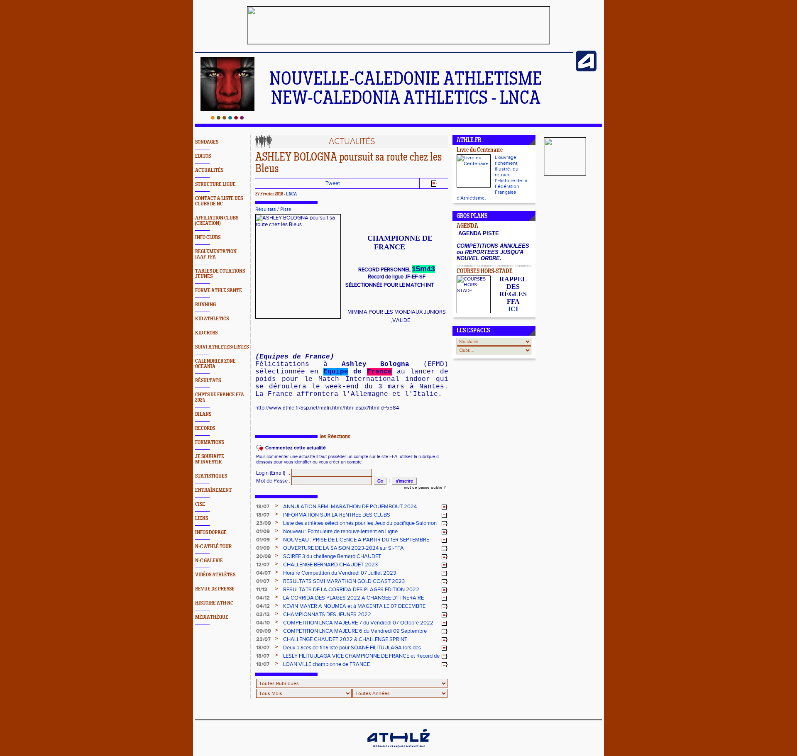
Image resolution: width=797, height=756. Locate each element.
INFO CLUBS (207, 237)
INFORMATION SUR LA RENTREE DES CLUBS (336, 515)
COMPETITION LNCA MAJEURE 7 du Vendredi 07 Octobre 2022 (358, 622)
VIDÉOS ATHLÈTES (215, 575)
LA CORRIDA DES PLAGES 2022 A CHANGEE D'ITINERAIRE (353, 598)
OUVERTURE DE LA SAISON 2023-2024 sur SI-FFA (343, 548)
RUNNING (205, 304)
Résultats (265, 209)
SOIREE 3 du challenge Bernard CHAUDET (332, 556)
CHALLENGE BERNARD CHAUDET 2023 (330, 564)
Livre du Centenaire (480, 150)
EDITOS (203, 156)
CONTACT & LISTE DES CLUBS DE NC (219, 201)
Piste (285, 209)
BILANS (203, 414)
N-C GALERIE (209, 560)
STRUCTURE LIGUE (215, 184)
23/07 (263, 639)
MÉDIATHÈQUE (211, 617)
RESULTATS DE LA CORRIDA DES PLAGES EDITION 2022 (351, 589)
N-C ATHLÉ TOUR (213, 546)
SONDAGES (206, 142)
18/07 (262, 506)
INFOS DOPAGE (211, 532)
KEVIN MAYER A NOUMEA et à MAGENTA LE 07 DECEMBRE (354, 606)
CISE (200, 504)
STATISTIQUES (211, 476)
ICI (513, 308)
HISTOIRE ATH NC (214, 603)
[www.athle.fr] (586, 69)
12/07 (262, 564)
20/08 (263, 556)
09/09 (263, 631)
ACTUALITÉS (209, 170)
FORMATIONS (209, 442)
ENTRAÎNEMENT (213, 490)
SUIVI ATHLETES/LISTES (222, 347)
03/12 (263, 614)
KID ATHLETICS (212, 319)
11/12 (261, 589)
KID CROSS (206, 333)
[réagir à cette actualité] (444, 507)
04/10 (263, 622)
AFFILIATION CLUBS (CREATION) (216, 220)
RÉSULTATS (208, 380)
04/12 (263, 598)
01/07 (262, 581)
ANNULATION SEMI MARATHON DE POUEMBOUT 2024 (350, 506)
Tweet (332, 183)
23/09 (263, 523)
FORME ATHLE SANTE (218, 290)
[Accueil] (227, 118)
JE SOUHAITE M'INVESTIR (209, 459)
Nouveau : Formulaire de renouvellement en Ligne (340, 531)
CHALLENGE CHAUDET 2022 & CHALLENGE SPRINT (345, 639)
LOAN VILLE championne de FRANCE (326, 664)
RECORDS (205, 428)
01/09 (263, 531)
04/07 (263, 573)
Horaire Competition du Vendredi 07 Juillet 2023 (339, 573)
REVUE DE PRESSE (215, 589)
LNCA (291, 194)
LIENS (201, 518)
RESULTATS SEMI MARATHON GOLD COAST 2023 (344, 581)
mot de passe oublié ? (425, 487)
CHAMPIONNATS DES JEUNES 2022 (327, 614)
